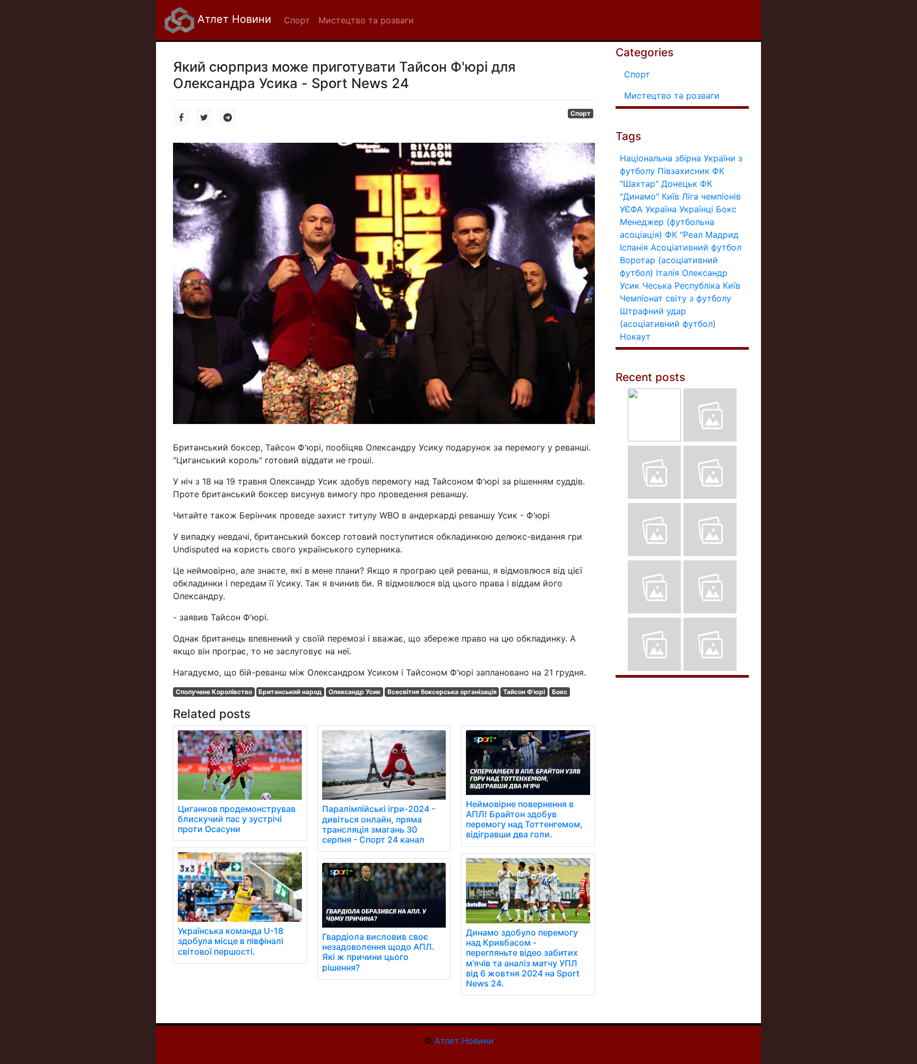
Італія (667, 272)
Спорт (580, 113)
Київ (731, 285)
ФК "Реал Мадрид (702, 234)
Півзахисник (684, 171)
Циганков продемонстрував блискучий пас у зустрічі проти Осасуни (237, 818)
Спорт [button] (297, 20)
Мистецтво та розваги (672, 95)
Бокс (559, 692)
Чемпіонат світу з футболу (675, 298)
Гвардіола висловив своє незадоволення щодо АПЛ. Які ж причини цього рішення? (378, 952)
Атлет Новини (232, 19)
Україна (661, 209)
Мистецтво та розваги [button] (366, 20)
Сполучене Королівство (214, 692)
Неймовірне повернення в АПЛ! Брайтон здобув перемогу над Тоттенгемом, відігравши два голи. (524, 819)
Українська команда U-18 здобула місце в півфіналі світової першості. (230, 940)
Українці (696, 209)
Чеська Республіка (681, 285)
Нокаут (635, 336)
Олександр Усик (354, 692)
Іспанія (634, 247)
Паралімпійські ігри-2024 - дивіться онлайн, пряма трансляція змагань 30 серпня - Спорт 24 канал (378, 824)
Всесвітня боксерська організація (442, 692)
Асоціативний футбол (696, 247)
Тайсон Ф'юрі (524, 692)
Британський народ (290, 692)
